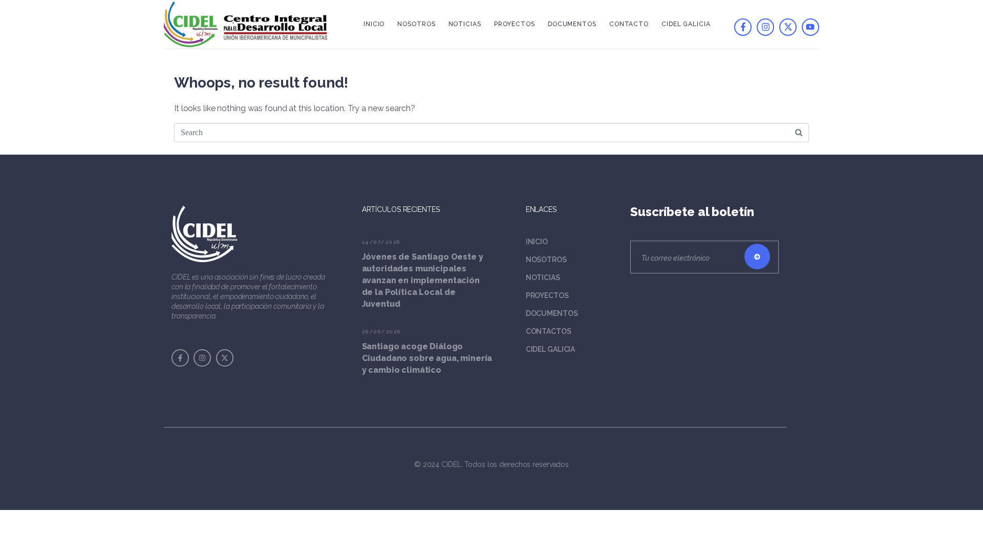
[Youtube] (810, 27)
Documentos (572, 24)
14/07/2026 (381, 242)
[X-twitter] (788, 27)
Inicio (374, 24)
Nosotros (416, 24)
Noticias (464, 24)
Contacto (629, 24)
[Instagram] (765, 27)
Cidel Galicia (686, 24)
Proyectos (514, 24)
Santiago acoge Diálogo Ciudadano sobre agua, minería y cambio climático (427, 358)
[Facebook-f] (743, 27)
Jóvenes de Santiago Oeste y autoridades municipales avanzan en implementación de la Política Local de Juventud (422, 280)
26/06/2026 (381, 331)
